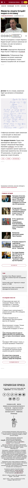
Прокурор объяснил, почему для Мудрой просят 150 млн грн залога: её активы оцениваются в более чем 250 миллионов (19, 200)
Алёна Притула (19, 471)
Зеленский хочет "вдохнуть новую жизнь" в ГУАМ (13, 283)
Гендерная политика (17, 408)
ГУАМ (3, 158)
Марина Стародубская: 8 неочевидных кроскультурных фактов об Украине (12, 319)
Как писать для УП (10, 411)
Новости (3, 6)
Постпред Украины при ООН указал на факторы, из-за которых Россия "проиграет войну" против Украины (18, 256)
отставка (8, 158)
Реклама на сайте (11, 404)
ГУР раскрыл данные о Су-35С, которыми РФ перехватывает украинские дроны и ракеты (12, 349)
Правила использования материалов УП (14, 406)
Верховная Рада (16, 158)
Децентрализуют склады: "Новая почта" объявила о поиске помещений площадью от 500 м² (13, 327)
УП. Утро (17, 6)
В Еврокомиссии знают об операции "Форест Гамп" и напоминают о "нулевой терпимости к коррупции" (11, 303)
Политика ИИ (7, 408)
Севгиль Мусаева (19, 470)
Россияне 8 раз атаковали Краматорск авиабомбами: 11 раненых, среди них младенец (11, 357)
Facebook (22, 51)
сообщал (11, 147)
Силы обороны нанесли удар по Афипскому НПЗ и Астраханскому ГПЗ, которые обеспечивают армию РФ (13, 335)
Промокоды (14, 413)
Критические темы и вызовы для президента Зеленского (13, 288)
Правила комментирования (9, 187)
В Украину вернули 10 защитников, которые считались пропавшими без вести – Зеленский (19, 245)
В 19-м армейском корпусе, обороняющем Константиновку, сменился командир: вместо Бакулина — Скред (18, 223)
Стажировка (19, 411)
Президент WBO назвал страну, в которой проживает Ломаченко (13, 342)
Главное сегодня (7, 193)
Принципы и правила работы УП (13, 409)
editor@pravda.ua (18, 473)
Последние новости (8, 297)
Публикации (10, 6)
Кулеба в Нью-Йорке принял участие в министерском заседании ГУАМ (14, 277)
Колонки (23, 6)
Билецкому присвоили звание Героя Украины (18, 234)
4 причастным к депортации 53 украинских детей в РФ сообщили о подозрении (13, 312)
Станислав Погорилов (7, 15)
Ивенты (19, 404)
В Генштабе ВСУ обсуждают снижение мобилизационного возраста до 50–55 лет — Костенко (19, 211)
